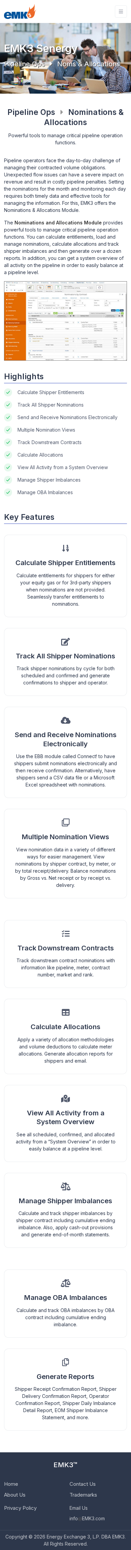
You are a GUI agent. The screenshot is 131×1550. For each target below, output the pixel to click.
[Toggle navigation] (121, 11)
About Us (15, 1495)
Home (11, 1484)
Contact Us (83, 1484)
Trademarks (83, 1495)
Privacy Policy (20, 1508)
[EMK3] (20, 11)
